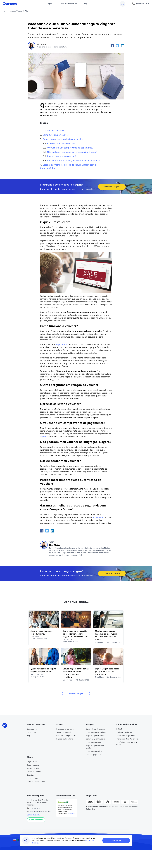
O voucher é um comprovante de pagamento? (70, 147)
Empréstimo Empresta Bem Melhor (126, 743)
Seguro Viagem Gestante (95, 735)
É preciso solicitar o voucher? (61, 143)
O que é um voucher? (53, 130)
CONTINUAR (116, 840)
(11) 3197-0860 (37, 820)
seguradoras (62, 344)
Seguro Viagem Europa (95, 742)
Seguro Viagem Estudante (96, 732)
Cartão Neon (121, 729)
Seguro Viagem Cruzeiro (95, 739)
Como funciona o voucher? (56, 134)
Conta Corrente (33, 778)
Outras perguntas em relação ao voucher (63, 139)
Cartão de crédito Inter (125, 732)
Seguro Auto (32, 762)
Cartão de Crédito (34, 771)
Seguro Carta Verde (64, 732)
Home (5, 11)
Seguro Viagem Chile (94, 751)
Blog (28, 735)
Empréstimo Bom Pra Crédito (127, 739)
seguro (43, 436)
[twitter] (117, 45)
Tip (26, 11)
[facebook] (112, 45)
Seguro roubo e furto (64, 739)
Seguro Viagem (16, 11)
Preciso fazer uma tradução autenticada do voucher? (73, 160)
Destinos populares (93, 754)
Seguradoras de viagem (95, 729)
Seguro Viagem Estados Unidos (95, 746)
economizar (98, 517)
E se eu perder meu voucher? (61, 156)
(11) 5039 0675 (35, 808)
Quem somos (32, 729)
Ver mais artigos (76, 693)
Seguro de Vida (33, 768)
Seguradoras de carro (65, 729)
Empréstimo (31, 775)
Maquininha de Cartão (36, 781)
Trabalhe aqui (32, 732)
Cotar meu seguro (112, 187)
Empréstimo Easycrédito (125, 735)
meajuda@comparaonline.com (40, 811)
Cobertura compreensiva (66, 735)
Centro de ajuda (33, 815)
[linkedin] (122, 45)
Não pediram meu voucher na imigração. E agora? (72, 152)
